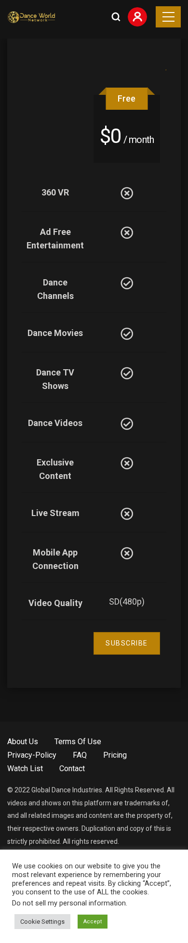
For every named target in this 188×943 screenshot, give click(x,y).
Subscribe (127, 643)
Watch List (25, 768)
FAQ (80, 755)
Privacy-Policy (31, 755)
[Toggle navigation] (168, 16)
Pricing (115, 755)
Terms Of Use (77, 741)
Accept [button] (92, 921)
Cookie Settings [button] (42, 921)
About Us (22, 741)
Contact (72, 768)
